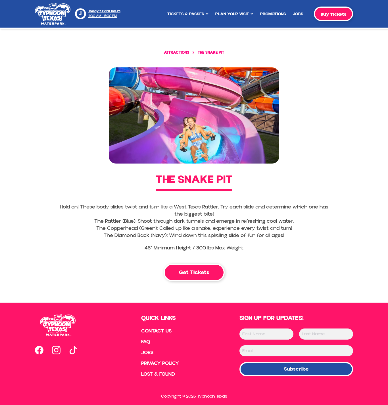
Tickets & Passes (185, 14)
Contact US (156, 331)
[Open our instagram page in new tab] (56, 350)
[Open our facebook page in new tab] (39, 350)
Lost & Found (158, 374)
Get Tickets (194, 272)
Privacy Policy (160, 363)
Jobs (298, 14)
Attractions (176, 52)
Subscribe (296, 369)
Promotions (273, 14)
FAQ (145, 341)
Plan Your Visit (232, 14)
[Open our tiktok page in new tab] (73, 350)
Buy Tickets (333, 14)
